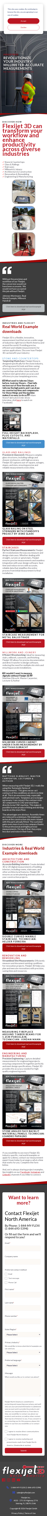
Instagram (35, 1172)
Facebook (25, 1172)
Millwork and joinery (19, 652)
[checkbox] (23, 1278)
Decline (23, 27)
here (19, 400)
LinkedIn (6, 1174)
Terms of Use (30, 1513)
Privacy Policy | (18, 1513)
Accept (23, 21)
